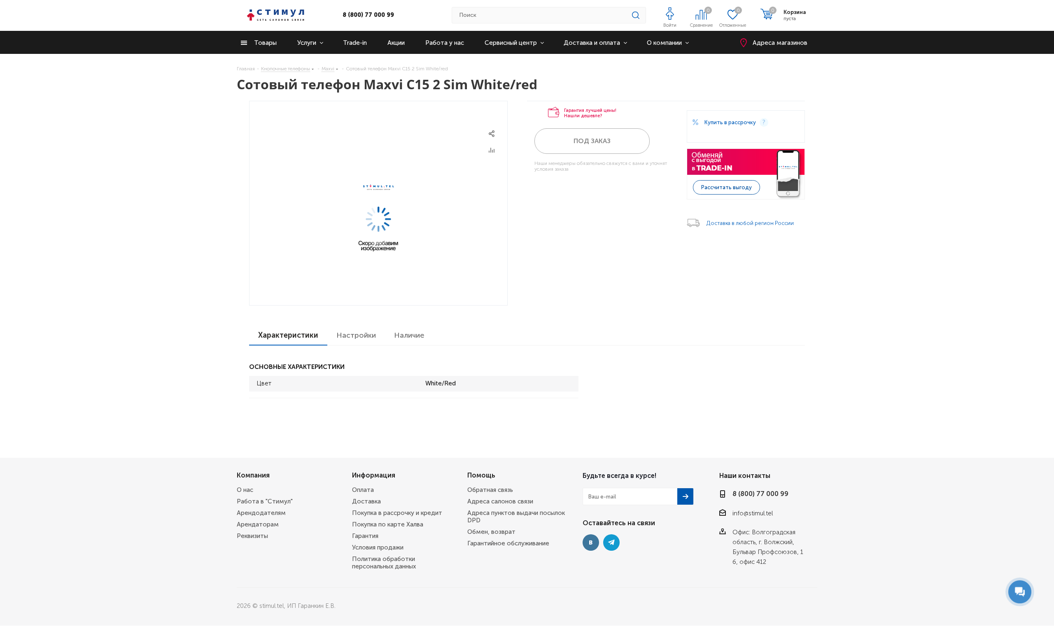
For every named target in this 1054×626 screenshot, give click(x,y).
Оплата (363, 490)
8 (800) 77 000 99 (368, 15)
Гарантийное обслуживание (508, 543)
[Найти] (635, 15)
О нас (245, 490)
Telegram (611, 542)
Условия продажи (377, 547)
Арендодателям (261, 513)
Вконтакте (591, 542)
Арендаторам (258, 524)
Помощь (481, 475)
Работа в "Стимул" (265, 501)
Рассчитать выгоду (726, 187)
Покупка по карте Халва (387, 524)
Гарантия (365, 536)
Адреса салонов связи (500, 501)
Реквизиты (252, 536)
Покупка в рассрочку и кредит (397, 513)
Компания (253, 475)
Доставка (366, 501)
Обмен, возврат (491, 532)
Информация (373, 475)
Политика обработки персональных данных (384, 562)
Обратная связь (490, 490)
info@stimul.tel (752, 513)
